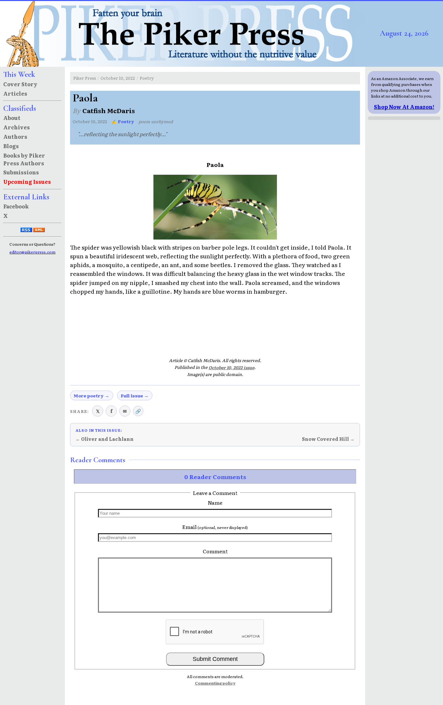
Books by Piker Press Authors (24, 159)
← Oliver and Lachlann (105, 439)
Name (215, 502)
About (11, 118)
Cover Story (20, 84)
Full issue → (135, 395)
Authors (15, 136)
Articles (15, 93)
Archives (16, 127)
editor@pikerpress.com (32, 252)
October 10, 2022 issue (231, 367)
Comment (215, 551)
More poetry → (91, 395)
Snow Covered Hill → (328, 439)
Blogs (11, 146)
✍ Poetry (123, 121)
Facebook (16, 206)
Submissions (21, 172)
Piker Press (84, 78)
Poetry (147, 78)
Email (215, 527)
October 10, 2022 (118, 78)
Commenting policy (215, 683)
